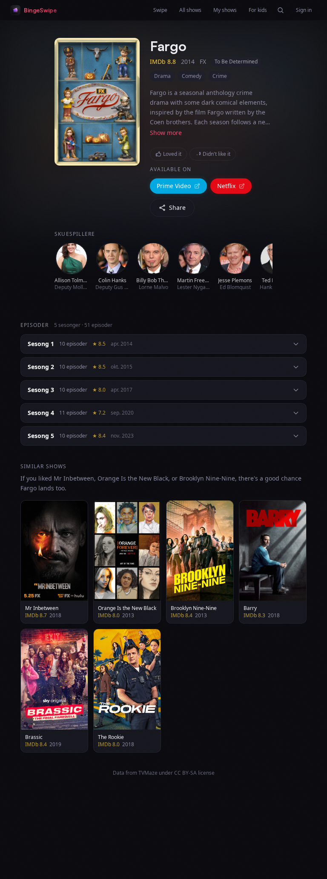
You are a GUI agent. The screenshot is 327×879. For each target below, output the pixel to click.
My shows (225, 10)
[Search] (280, 10)
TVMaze (148, 772)
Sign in (304, 10)
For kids (258, 10)
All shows (190, 10)
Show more (166, 133)
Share (177, 207)
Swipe (160, 10)
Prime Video (174, 186)
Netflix (226, 186)
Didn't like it (216, 153)
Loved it (172, 153)
